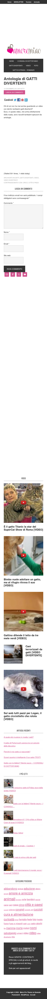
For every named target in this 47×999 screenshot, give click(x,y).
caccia (37, 899)
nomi (33, 927)
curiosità (9, 919)
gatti (17, 178)
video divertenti (11, 180)
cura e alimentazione (18, 914)
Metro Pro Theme (26, 992)
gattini (29, 924)
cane (6, 904)
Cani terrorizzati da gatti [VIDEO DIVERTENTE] (34, 650)
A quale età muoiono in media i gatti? (19, 737)
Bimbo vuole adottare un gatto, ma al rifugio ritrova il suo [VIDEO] (22, 582)
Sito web (7, 255)
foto (34, 919)
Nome (7, 232)
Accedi (32, 995)
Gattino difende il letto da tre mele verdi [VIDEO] (21, 636)
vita (13, 936)
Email (6, 243)
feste (29, 919)
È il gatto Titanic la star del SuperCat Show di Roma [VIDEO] (23, 528)
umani (20, 933)
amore (6, 893)
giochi (39, 923)
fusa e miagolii (16, 923)
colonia (12, 909)
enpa (16, 919)
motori (26, 928)
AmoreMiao (23, 49)
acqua (20, 888)
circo (25, 182)
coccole (6, 910)
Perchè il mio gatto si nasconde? (17, 751)
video (36, 178)
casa (15, 905)
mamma (11, 928)
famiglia (23, 919)
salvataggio (10, 933)
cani (10, 904)
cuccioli (38, 909)
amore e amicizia (21, 893)
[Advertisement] (23, 27)
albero (37, 888)
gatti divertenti (26, 178)
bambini (31, 899)
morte (19, 928)
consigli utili (29, 910)
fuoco (6, 923)
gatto (33, 923)
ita (5, 928)
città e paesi (33, 182)
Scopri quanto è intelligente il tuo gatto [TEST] (22, 757)
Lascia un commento (14, 92)
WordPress (25, 995)
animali (9, 898)
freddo (40, 919)
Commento (9, 203)
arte (24, 899)
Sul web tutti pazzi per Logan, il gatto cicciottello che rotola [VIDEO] (23, 716)
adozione (29, 888)
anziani (19, 899)
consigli (19, 909)
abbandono (10, 888)
